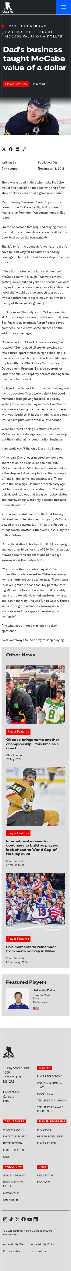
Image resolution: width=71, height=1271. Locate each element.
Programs (44, 1129)
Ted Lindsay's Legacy (51, 1100)
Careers (8, 1096)
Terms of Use (39, 1251)
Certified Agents (15, 1150)
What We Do (11, 1129)
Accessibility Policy (43, 1244)
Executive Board (15, 1136)
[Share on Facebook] (10, 149)
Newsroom (35, 26)
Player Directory (49, 1076)
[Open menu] (64, 7)
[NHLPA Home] (8, 7)
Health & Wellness (50, 1136)
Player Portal (52, 1143)
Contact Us (11, 1092)
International (13, 1143)
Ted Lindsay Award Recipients (50, 1109)
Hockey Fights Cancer (13, 1184)
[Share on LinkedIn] (17, 149)
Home (13, 26)
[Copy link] (24, 149)
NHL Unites (18, 1199)
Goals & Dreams (14, 1175)
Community (11, 1193)
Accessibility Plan (13, 1244)
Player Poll (45, 1093)
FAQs (6, 1157)
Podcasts (44, 1182)
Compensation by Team (49, 1085)
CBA (6, 1101)
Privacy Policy (11, 1251)
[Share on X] (4, 149)
